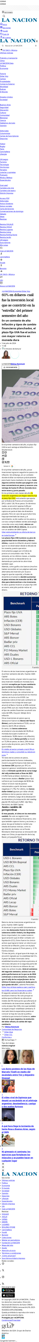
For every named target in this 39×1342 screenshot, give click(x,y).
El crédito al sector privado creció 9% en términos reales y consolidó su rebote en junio (18, 752)
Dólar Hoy (4, 76)
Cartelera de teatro (8, 190)
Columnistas (5, 133)
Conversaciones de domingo (11, 211)
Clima (2, 60)
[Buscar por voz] (36, 46)
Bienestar (4, 118)
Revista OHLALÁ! (6, 224)
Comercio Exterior (7, 84)
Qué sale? (4, 185)
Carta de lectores (7, 209)
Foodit (5, 31)
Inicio (5, 24)
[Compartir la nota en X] (5, 462)
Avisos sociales (6, 206)
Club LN (6, 34)
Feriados (3, 170)
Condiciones (7, 1320)
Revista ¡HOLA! (6, 227)
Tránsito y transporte (8, 58)
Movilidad (4, 86)
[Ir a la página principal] (19, 21)
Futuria (3, 73)
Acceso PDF (4, 198)
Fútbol (2, 144)
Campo (3, 79)
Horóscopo (4, 167)
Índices (3, 89)
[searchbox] (18, 45)
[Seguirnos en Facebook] (3, 1264)
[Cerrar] (37, 41)
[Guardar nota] (3, 452)
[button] (19, 163)
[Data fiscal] (3, 1338)
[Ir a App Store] (8, 1297)
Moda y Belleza (6, 177)
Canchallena (5, 151)
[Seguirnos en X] (3, 1271)
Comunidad (5, 115)
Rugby (2, 146)
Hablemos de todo (7, 123)
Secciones (7, 28)
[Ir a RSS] (3, 1284)
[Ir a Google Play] (8, 1292)
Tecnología (4, 164)
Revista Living (5, 232)
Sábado (3, 214)
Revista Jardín (5, 237)
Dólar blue (8, 1032)
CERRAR (3, 1)
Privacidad (16, 1320)
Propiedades (5, 81)
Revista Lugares (6, 229)
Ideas (2, 216)
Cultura (3, 112)
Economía (16, 291)
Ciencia (3, 120)
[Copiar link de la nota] (3, 459)
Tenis (2, 149)
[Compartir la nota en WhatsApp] (5, 455)
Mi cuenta (7, 37)
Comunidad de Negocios (12, 1029)
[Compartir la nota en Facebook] (3, 462)
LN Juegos (4, 159)
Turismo (3, 162)
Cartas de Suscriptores (9, 136)
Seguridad (4, 107)
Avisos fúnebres (6, 203)
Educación (4, 110)
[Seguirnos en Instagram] (3, 1277)
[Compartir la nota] (3, 455)
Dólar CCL (8, 1034)
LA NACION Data (6, 63)
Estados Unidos (6, 97)
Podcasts (3, 175)
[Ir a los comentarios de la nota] (5, 452)
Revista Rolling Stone (8, 235)
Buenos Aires (5, 105)
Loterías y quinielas (8, 172)
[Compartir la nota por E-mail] (8, 462)
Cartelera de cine (7, 188)
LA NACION (7, 291)
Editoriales (4, 131)
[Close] (3, 1163)
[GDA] (8, 1328)
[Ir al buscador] (4, 16)
